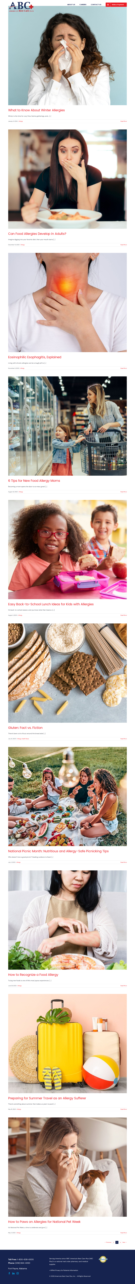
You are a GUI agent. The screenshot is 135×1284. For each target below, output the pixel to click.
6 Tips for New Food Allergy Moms (34, 480)
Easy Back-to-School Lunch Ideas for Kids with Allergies (51, 604)
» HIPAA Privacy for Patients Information (63, 1270)
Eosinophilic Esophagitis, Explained (34, 357)
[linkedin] (13, 1273)
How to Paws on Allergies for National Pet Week (44, 1221)
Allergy (21, 121)
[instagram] (18, 1273)
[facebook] (9, 1273)
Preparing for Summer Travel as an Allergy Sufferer (47, 1098)
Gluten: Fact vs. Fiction (25, 727)
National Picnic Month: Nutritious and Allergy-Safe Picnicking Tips (58, 851)
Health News (25, 739)
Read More (123, 121)
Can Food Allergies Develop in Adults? (37, 233)
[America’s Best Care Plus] (21, 2)
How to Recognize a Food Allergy (33, 974)
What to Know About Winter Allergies (36, 110)
